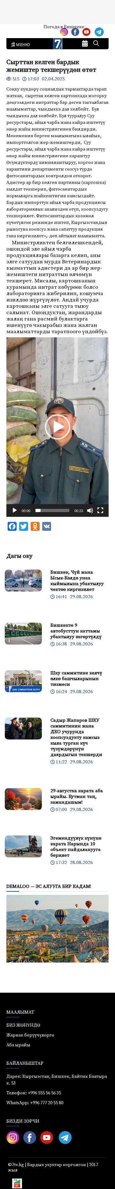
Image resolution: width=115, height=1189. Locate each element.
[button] (57, 427)
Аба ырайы (15, 29)
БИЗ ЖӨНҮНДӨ (23, 1025)
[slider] (52, 510)
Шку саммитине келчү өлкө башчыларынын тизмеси (76, 678)
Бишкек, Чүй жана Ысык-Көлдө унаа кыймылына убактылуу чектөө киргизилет (77, 580)
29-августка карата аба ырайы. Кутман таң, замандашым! (76, 796)
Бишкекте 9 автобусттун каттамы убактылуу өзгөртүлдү (76, 631)
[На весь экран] (100, 510)
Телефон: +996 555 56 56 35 (33, 1093)
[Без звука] (90, 510)
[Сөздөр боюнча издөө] (96, 44)
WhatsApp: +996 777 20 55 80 (34, 1103)
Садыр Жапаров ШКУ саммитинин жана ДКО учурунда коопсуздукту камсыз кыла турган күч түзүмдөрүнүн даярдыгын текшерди (76, 737)
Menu (22, 44)
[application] (57, 427)
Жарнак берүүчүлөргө (30, 1035)
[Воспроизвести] (15, 510)
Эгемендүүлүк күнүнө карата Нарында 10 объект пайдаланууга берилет (75, 846)
